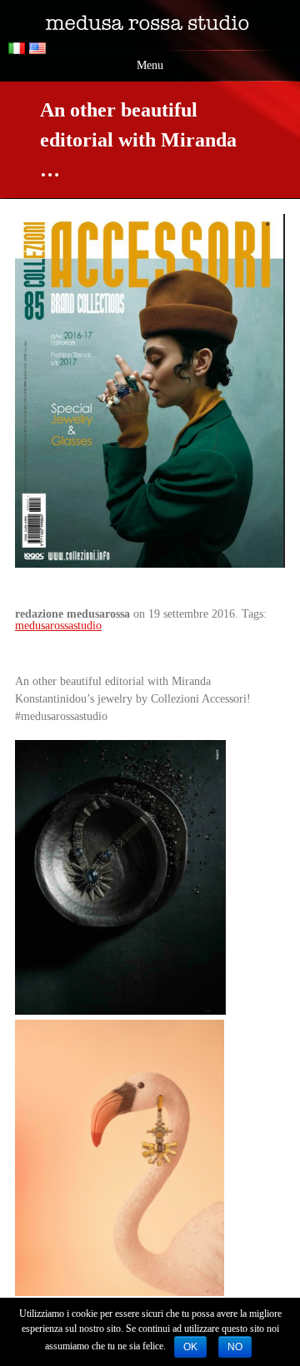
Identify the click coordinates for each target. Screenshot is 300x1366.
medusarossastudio (58, 625)
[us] (39, 50)
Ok (190, 1347)
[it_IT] (18, 50)
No (235, 1347)
